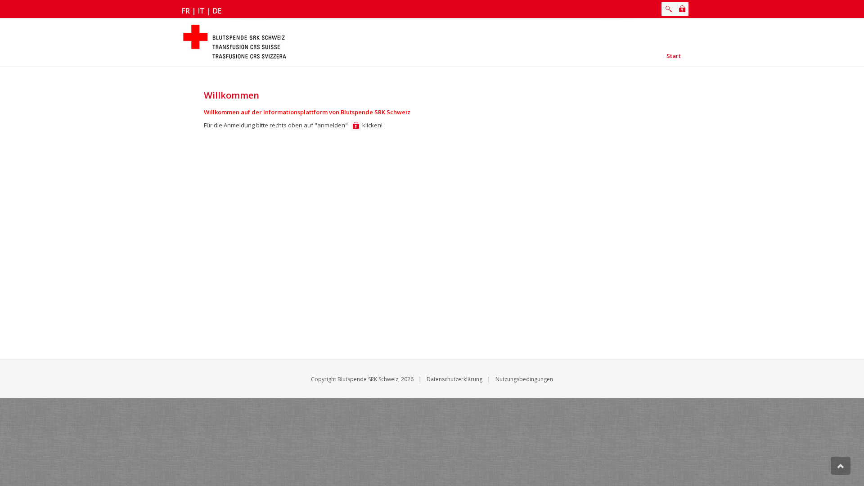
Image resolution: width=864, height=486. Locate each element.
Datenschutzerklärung (454, 379)
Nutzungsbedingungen (524, 379)
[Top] (840, 466)
